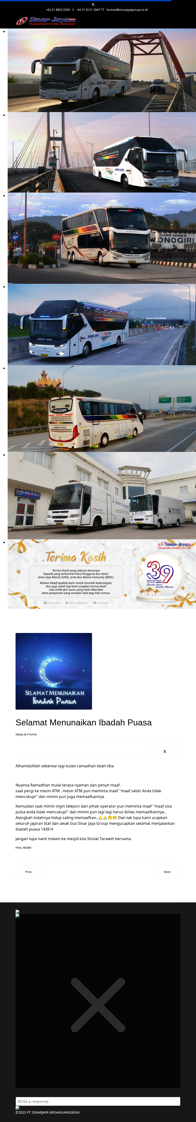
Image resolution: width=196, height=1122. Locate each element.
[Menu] (177, 21)
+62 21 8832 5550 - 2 (60, 10)
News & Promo (26, 734)
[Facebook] (153, 749)
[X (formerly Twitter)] (165, 751)
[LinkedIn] (176, 749)
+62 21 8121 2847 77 (90, 10)
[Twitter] (93, 4)
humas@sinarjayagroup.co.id (127, 10)
